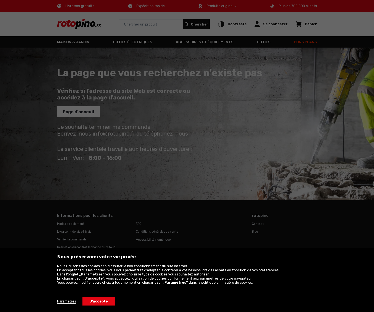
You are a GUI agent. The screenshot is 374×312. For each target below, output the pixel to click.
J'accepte (99, 301)
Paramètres (66, 301)
